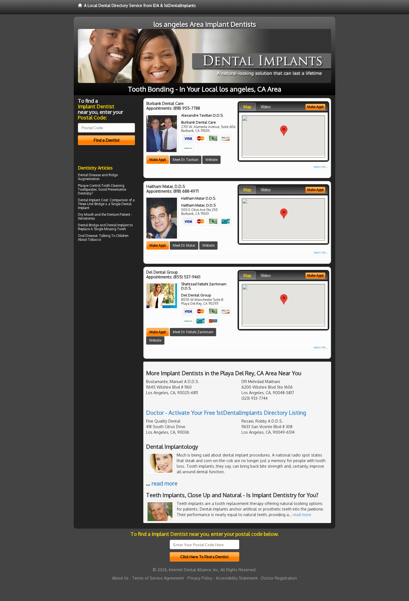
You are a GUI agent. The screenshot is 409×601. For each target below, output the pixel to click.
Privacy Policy (200, 578)
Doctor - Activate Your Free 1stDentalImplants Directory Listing (226, 412)
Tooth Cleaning (112, 185)
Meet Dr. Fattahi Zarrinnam (193, 332)
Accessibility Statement (237, 578)
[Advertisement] (106, 291)
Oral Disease (87, 236)
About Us (120, 578)
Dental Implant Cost (93, 200)
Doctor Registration (279, 578)
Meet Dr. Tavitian (185, 160)
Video (266, 106)
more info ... (321, 166)
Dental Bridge (88, 225)
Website (211, 160)
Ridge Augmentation (98, 177)
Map (247, 106)
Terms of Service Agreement (158, 578)
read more (165, 483)
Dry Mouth (86, 214)
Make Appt (157, 160)
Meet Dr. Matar (184, 245)
